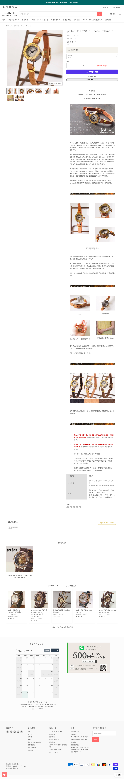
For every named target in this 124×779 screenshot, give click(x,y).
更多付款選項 (92, 76)
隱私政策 (73, 742)
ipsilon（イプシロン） (73, 35)
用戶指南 (77, 20)
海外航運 (108, 20)
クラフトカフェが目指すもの (92, 20)
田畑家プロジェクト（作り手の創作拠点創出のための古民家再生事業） (80, 749)
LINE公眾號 (53, 752)
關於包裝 (52, 742)
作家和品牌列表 (13, 20)
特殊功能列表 (55, 20)
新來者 (30, 737)
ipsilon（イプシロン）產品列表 (62, 627)
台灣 (116, 7)
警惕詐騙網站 (75, 745)
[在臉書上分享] (71, 507)
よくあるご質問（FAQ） (56, 731)
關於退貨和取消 (54, 739)
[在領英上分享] (77, 507)
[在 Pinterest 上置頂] (80, 507)
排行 (29, 739)
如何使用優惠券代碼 (55, 750)
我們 (94, 437)
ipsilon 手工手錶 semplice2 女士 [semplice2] (107, 611)
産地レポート (32, 747)
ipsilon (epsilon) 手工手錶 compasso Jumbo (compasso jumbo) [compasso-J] (39, 613)
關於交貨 (52, 737)
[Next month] (57, 650)
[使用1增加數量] (83, 65)
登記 (95, 739)
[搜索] (99, 14)
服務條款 (8, 764)
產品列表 (30, 734)
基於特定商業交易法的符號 (79, 739)
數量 (67, 61)
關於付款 (52, 734)
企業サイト (74, 731)
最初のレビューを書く (107, 523)
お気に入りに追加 (92, 79)
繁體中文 (105, 7)
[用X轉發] (74, 507)
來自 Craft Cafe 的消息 (40, 20)
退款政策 (16, 764)
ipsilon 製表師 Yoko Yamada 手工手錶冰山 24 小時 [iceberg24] (16, 612)
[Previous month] (53, 650)
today (47, 650)
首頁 (4, 20)
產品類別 (25, 20)
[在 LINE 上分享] (67, 507)
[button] (10, 91)
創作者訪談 (67, 20)
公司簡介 (73, 734)
